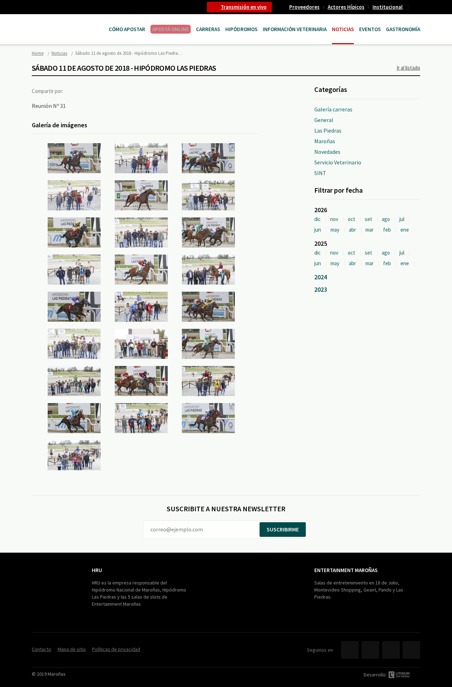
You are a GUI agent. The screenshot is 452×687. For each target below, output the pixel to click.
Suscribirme (283, 529)
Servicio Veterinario (337, 162)
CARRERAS (208, 29)
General (323, 119)
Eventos (370, 29)
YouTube (391, 650)
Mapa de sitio (72, 649)
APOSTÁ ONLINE (170, 29)
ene (404, 229)
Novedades (327, 151)
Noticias (343, 29)
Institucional (388, 7)
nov (334, 219)
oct (351, 219)
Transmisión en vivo (244, 7)
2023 (320, 289)
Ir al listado (408, 67)
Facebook (75, 91)
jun (317, 229)
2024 (320, 277)
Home (37, 53)
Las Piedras (327, 130)
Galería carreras (333, 109)
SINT (320, 172)
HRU (97, 570)
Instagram (411, 650)
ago (386, 219)
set (368, 219)
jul (401, 219)
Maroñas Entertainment (68, 22)
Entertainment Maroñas (345, 570)
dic (317, 219)
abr (352, 229)
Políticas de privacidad (116, 649)
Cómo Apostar (127, 29)
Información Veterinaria (295, 29)
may (335, 229)
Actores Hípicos (346, 7)
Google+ (104, 91)
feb (387, 229)
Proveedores (304, 7)
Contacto (417, 7)
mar (369, 229)
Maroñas (324, 141)
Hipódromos (241, 29)
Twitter (90, 91)
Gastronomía (403, 29)
